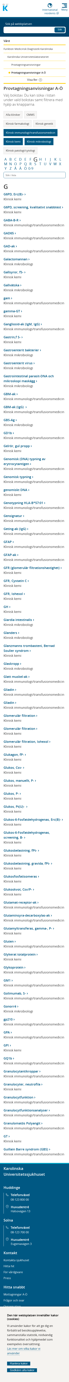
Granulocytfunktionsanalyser (26, 1110)
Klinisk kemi (13, 141)
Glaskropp (11, 664)
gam (7, 298)
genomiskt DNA (15, 490)
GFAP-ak (10, 555)
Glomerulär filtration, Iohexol (26, 741)
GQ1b (8, 1058)
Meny (64, 9)
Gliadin (9, 689)
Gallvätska (11, 285)
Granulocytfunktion (18, 1097)
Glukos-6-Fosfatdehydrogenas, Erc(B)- (32, 819)
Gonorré (10, 1006)
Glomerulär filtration (19, 715)
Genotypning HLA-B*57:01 (23, 503)
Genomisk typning (17, 477)
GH (6, 607)
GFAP (8, 542)
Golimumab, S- (15, 993)
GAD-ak (9, 246)
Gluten (9, 941)
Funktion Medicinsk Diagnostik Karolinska (28, 49)
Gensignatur (13, 516)
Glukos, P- (11, 793)
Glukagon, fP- (14, 754)
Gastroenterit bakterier (21, 350)
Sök (60, 29)
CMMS (30, 114)
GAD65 (9, 233)
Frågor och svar (14, 1300)
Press (7, 1278)
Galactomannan (15, 259)
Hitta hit (9, 1266)
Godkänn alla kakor (22, 1370)
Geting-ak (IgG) (15, 529)
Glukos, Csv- (13, 767)
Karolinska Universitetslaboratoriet (28, 56)
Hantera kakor (19, 1363)
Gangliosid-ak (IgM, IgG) (22, 324)
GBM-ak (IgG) (14, 407)
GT (6, 1136)
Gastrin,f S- (12, 337)
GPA (7, 1032)
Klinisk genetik (44, 123)
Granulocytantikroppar (21, 1071)
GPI (6, 1045)
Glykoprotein (13, 967)
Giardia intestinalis (18, 620)
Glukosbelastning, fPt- (20, 850)
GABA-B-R (11, 220)
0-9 (30, 168)
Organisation (12, 1306)
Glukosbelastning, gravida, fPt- (27, 863)
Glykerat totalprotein (20, 954)
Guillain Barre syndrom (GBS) (26, 1149)
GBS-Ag (9, 420)
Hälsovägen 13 (20, 1211)
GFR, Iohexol (13, 594)
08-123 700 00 (20, 1232)
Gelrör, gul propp (17, 446)
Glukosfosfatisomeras (20, 876)
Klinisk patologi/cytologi (20, 150)
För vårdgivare (13, 1272)
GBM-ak (10, 394)
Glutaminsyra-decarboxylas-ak (27, 915)
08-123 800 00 (20, 1200)
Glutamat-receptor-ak (20, 902)
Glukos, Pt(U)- (14, 806)
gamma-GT (12, 311)
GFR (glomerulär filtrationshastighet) (32, 568)
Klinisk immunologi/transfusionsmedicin (30, 132)
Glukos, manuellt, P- (19, 780)
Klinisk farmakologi (17, 123)
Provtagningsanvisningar (26, 64)
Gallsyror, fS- (13, 272)
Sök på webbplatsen (18, 24)
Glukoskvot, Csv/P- (18, 889)
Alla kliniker (13, 114)
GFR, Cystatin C (15, 581)
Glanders (10, 633)
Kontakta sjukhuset (16, 1260)
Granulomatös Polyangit (22, 1123)
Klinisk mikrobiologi (39, 141)
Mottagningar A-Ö (15, 1294)
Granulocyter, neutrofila (22, 1084)
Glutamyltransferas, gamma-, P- (28, 928)
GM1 (7, 980)
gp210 (8, 1019)
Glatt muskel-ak (15, 676)
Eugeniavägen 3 (21, 1244)
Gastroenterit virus (18, 363)
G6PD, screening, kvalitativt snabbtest (32, 207)
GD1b (8, 433)
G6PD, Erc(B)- (14, 194)
